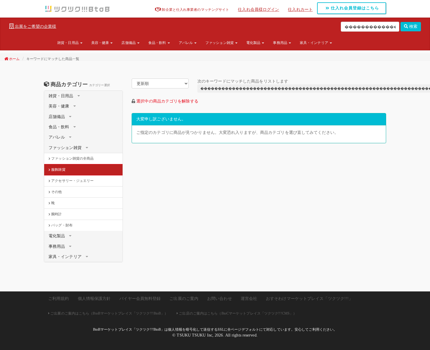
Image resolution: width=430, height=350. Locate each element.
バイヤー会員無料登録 (140, 298)
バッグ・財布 (61, 225)
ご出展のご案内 (183, 298)
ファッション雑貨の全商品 (72, 158)
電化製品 (254, 43)
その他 (56, 192)
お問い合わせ (219, 298)
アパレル (186, 43)
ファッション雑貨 (220, 43)
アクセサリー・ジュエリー (72, 181)
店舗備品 (129, 43)
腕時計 (56, 214)
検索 (412, 26)
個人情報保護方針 (94, 298)
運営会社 (249, 298)
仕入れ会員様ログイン (258, 9)
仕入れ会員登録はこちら (354, 8)
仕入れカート (300, 9)
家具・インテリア (314, 43)
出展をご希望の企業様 (35, 26)
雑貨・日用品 (68, 43)
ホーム (14, 59)
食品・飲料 (157, 43)
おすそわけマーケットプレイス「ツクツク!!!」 (309, 298)
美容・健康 (100, 43)
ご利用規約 (58, 298)
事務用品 (280, 43)
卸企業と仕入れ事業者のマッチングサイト (195, 10)
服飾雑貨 (58, 170)
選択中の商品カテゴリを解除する (167, 101)
